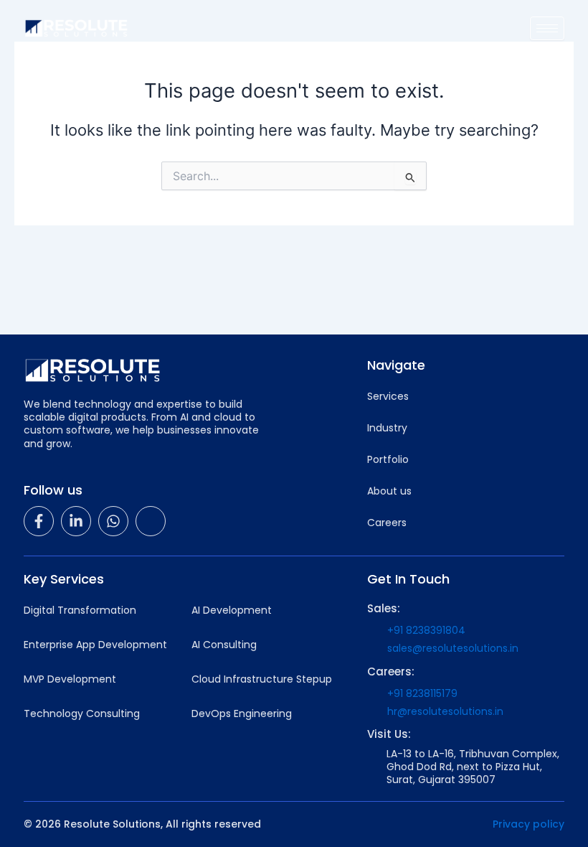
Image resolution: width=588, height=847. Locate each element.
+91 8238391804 (426, 630)
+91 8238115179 (422, 693)
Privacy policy (528, 824)
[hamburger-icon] (547, 28)
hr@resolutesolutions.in (445, 711)
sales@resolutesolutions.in (452, 648)
